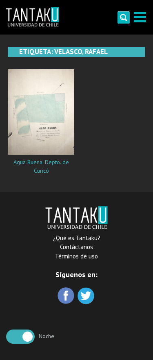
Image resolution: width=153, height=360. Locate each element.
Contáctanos (76, 247)
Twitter (87, 296)
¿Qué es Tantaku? (76, 238)
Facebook (67, 296)
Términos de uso (76, 256)
